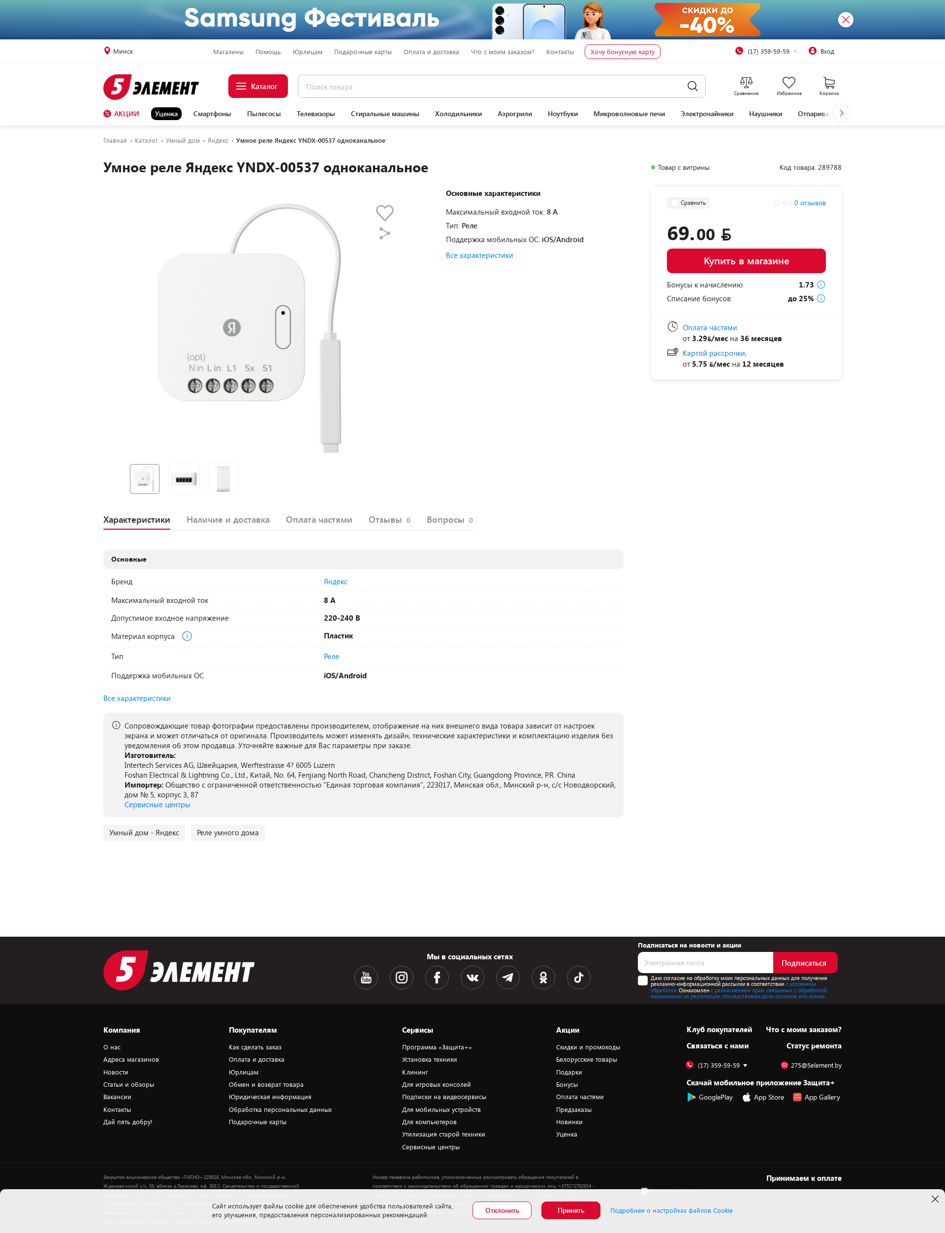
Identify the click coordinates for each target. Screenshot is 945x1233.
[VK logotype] (472, 977)
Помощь (268, 51)
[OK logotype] (543, 977)
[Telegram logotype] (508, 977)
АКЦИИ (126, 113)
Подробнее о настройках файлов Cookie (671, 1210)
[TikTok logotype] (579, 977)
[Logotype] (156, 87)
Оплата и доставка (431, 51)
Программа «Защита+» (437, 1047)
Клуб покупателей (719, 1029)
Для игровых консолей (436, 1084)
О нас (112, 1047)
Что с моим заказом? (503, 51)
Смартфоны (212, 114)
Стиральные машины (385, 114)
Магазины (228, 51)
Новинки (569, 1121)
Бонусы (567, 1084)
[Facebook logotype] (437, 977)
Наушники (765, 114)
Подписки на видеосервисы (444, 1096)
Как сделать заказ (255, 1047)
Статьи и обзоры (128, 1084)
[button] (842, 113)
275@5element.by (816, 1065)
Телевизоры (316, 114)
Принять (571, 1210)
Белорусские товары (586, 1059)
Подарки (569, 1072)
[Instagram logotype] (401, 977)
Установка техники (429, 1059)
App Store (769, 1097)
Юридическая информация (270, 1096)
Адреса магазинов (131, 1059)
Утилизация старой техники (443, 1134)
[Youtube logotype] (366, 977)
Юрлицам (307, 51)
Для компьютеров (429, 1121)
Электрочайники (707, 114)
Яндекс (335, 581)
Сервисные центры (157, 804)
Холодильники (458, 114)
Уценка (166, 113)
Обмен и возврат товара (266, 1084)
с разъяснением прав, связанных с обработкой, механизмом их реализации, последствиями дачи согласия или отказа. (739, 993)
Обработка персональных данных (280, 1109)
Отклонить (502, 1210)
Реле (331, 656)
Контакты (560, 51)
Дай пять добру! (128, 1121)
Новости (115, 1072)
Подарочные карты (363, 51)
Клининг (415, 1072)
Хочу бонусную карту (623, 51)
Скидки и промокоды (588, 1047)
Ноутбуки (563, 114)
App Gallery (822, 1097)
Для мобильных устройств (441, 1109)
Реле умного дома (228, 832)
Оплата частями (580, 1096)
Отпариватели (820, 114)
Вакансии (117, 1096)
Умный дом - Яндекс (144, 832)
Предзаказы (574, 1109)
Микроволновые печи (629, 114)
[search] (693, 86)
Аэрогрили (515, 114)
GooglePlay (716, 1097)
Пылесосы (264, 114)
